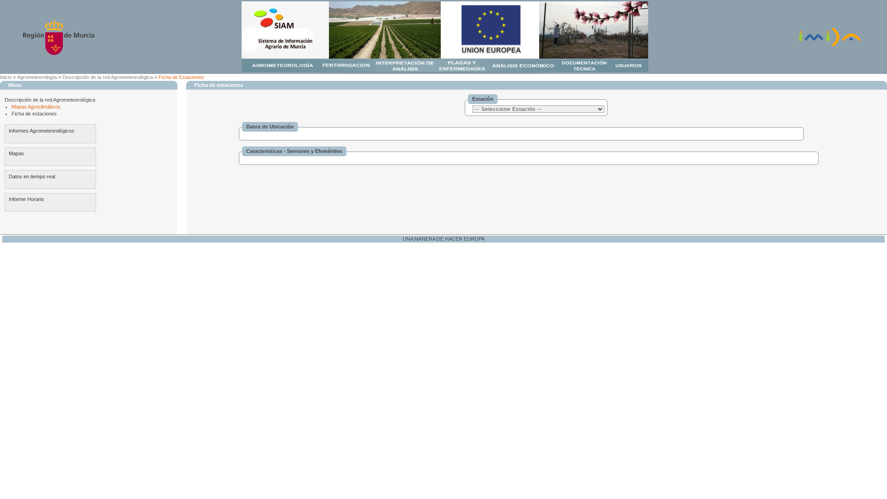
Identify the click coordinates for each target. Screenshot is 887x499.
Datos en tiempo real (32, 176)
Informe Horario (26, 199)
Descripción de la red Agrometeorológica (107, 77)
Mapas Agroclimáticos (36, 107)
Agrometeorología (37, 77)
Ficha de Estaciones (181, 77)
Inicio (6, 77)
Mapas (16, 153)
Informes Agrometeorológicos (41, 131)
